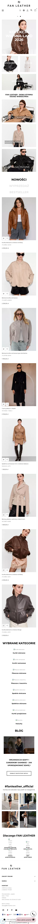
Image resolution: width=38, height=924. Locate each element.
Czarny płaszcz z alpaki (9, 408)
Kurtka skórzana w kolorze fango (11, 630)
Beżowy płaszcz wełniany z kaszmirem (13, 519)
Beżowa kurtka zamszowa (10, 298)
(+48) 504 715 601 (7, 889)
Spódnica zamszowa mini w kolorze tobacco (15, 463)
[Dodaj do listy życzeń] (7, 293)
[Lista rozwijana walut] (20, 10)
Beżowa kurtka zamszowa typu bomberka (14, 353)
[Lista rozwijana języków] (24, 10)
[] (3, 293)
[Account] (27, 10)
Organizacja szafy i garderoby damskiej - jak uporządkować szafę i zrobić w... (19, 764)
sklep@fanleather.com (8, 905)
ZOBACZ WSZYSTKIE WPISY (19, 773)
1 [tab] (18, 16)
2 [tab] (20, 16)
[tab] (19, 179)
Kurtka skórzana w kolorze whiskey (12, 242)
